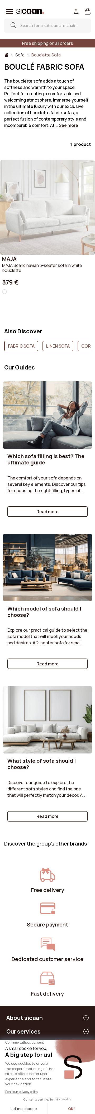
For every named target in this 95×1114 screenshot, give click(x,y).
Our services (23, 1031)
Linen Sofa (58, 346)
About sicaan (24, 1017)
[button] (87, 11)
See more (68, 125)
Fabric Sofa (21, 346)
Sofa (20, 55)
